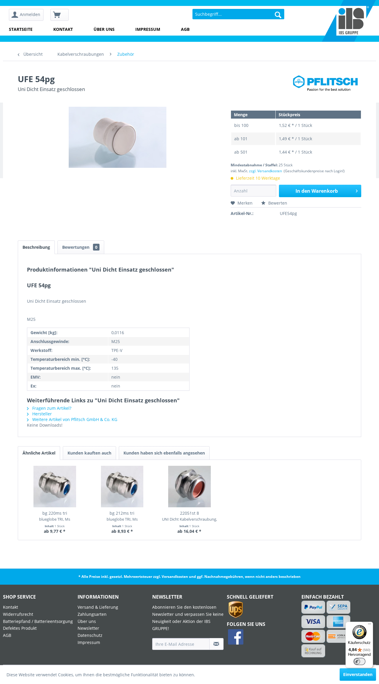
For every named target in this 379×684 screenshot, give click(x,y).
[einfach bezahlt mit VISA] (313, 621)
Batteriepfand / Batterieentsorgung (38, 621)
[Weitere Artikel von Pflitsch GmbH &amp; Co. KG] (327, 84)
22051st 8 (189, 516)
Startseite (21, 29)
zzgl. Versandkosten (265, 170)
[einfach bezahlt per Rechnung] (313, 650)
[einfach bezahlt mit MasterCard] (313, 636)
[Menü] (369, 625)
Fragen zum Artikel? (51, 408)
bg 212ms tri (122, 516)
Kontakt (63, 29)
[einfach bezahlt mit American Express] (338, 621)
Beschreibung (36, 247)
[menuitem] (28, 15)
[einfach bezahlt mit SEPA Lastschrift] (338, 607)
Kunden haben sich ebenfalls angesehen (164, 453)
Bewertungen (79, 247)
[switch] (359, 661)
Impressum (147, 29)
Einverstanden (357, 674)
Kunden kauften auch (89, 453)
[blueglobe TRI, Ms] (55, 486)
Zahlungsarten (92, 614)
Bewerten (277, 203)
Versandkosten (175, 576)
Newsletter (88, 628)
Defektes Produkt (20, 628)
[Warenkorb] (59, 15)
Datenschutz (90, 635)
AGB (185, 29)
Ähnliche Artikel (39, 453)
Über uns (104, 29)
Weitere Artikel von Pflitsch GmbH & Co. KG (74, 419)
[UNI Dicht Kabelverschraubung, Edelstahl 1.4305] (189, 486)
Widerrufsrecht (18, 614)
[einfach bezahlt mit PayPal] (313, 607)
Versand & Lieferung (98, 607)
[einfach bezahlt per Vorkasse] (338, 636)
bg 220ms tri (54, 516)
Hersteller (41, 414)
